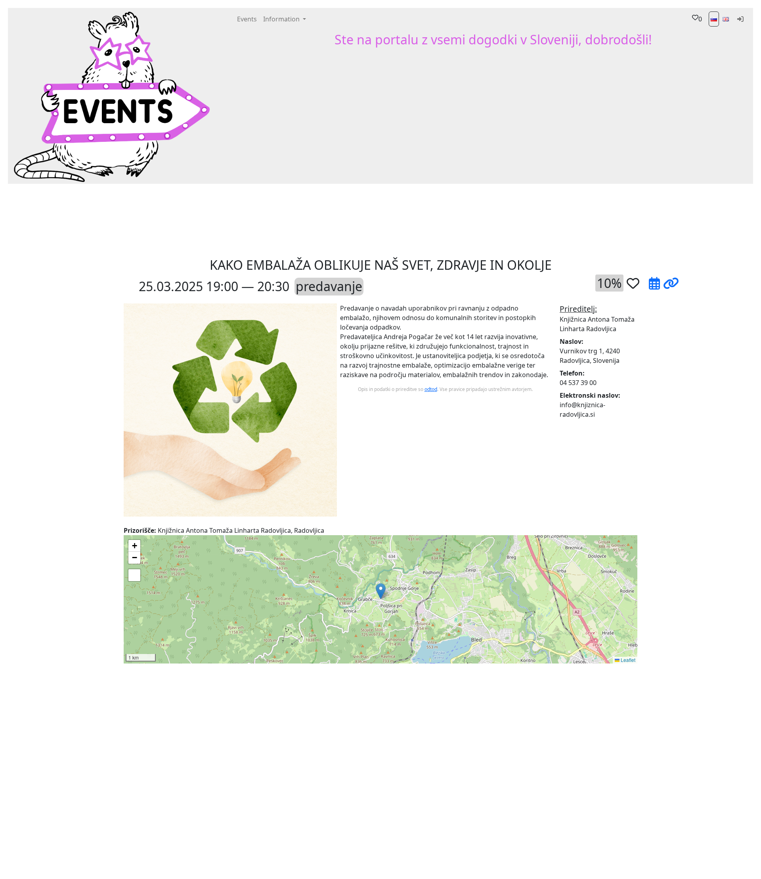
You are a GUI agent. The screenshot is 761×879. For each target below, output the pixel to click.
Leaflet (627, 659)
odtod (430, 389)
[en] (726, 19)
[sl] (714, 19)
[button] (270, 220)
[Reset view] (134, 575)
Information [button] (282, 19)
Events (247, 19)
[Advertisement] (439, 220)
